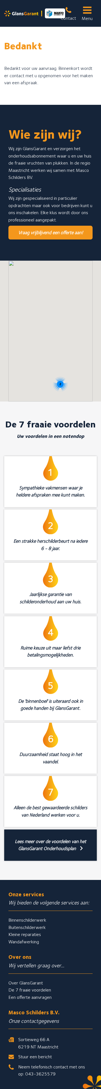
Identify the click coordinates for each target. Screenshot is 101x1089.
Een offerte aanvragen (30, 997)
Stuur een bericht (35, 1056)
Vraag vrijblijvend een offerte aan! (50, 232)
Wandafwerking (23, 941)
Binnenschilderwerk (27, 920)
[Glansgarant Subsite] (34, 13)
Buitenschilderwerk (27, 927)
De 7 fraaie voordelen (29, 990)
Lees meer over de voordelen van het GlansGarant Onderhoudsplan (50, 845)
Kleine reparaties (24, 934)
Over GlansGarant (25, 983)
